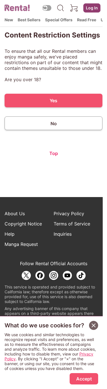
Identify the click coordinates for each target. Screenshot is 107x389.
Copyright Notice (23, 224)
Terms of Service (72, 224)
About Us (15, 213)
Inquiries (63, 234)
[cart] (74, 7)
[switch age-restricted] (46, 8)
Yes (53, 100)
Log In (92, 7)
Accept (84, 379)
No (54, 123)
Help (10, 234)
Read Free (86, 19)
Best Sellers (29, 19)
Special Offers (58, 19)
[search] (60, 7)
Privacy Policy (69, 213)
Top (53, 153)
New (9, 19)
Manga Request (21, 244)
